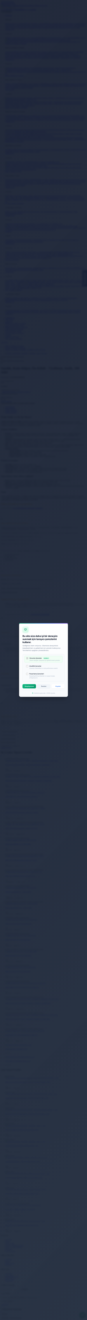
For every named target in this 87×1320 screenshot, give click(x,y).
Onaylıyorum (29, 686)
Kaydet (58, 686)
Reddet (43, 686)
